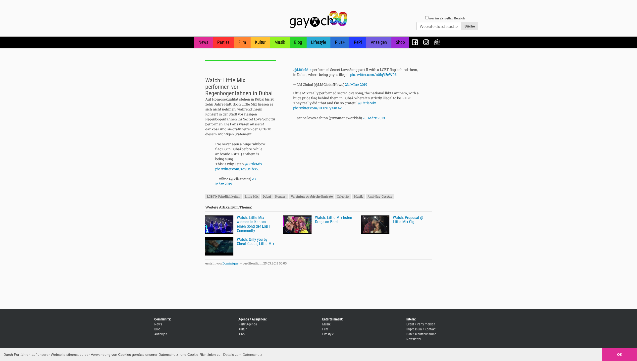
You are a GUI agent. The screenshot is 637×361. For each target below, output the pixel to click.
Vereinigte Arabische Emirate (312, 197)
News (203, 42)
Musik (279, 42)
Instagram (426, 42)
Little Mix (252, 197)
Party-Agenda (247, 324)
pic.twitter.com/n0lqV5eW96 (373, 74)
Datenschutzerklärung (421, 334)
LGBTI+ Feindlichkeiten (223, 197)
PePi (358, 42)
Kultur (260, 42)
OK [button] (619, 355)
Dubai (267, 197)
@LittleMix (253, 163)
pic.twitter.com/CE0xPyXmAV (317, 107)
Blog (298, 42)
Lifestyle (318, 42)
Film (242, 42)
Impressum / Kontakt (420, 329)
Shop (400, 42)
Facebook (415, 42)
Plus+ (340, 42)
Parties (223, 42)
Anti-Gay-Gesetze (380, 197)
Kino (241, 334)
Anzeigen (379, 42)
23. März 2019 (356, 84)
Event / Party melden (420, 324)
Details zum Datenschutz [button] (242, 355)
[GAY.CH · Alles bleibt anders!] (318, 19)
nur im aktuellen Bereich (447, 18)
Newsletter (437, 42)
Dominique (230, 263)
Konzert (280, 197)
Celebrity (343, 197)
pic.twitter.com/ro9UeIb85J (237, 168)
